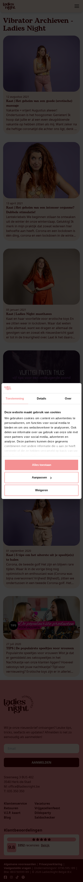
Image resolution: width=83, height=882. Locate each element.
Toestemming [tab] (15, 398)
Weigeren (41, 490)
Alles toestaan (41, 464)
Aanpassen (39, 477)
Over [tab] (68, 398)
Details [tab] (41, 398)
